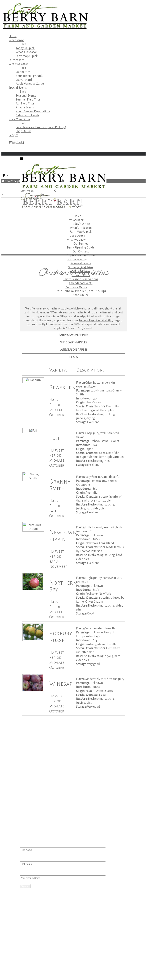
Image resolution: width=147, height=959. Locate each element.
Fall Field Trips (25, 103)
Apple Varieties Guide (30, 83)
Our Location (35, 916)
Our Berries (23, 72)
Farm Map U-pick (27, 56)
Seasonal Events (26, 95)
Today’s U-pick (25, 48)
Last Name (27, 858)
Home (12, 36)
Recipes (13, 135)
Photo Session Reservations (33, 111)
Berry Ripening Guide (29, 76)
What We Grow (18, 64)
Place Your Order (19, 119)
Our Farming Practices (41, 920)
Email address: (29, 872)
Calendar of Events (27, 115)
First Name (27, 844)
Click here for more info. (102, 809)
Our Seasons (16, 60)
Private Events (25, 107)
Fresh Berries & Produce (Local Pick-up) (41, 127)
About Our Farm (37, 912)
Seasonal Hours (37, 932)
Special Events (18, 87)
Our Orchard (24, 79)
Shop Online (23, 131)
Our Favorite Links (38, 936)
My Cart (18, 142)
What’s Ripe (16, 40)
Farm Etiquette (36, 924)
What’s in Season (26, 52)
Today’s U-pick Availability (96, 320)
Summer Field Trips (28, 99)
